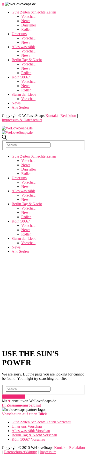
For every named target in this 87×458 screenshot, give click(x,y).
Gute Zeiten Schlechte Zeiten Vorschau (41, 422)
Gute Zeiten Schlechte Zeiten (34, 12)
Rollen (26, 29)
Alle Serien (20, 107)
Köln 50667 (21, 77)
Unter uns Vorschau (27, 426)
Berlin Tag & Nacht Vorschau (34, 435)
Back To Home (13, 396)
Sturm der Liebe (24, 94)
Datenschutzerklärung (20, 452)
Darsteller (28, 25)
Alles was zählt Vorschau (31, 431)
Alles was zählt (23, 47)
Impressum (48, 452)
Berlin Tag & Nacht (27, 60)
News (25, 21)
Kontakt (51, 116)
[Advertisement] (43, 301)
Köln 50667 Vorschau (28, 439)
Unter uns (19, 34)
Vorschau (28, 16)
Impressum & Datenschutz (22, 120)
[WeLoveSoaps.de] (17, 128)
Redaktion (68, 116)
